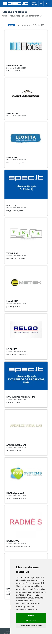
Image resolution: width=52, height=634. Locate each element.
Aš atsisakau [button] (31, 620)
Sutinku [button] (31, 615)
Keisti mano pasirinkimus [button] (31, 625)
